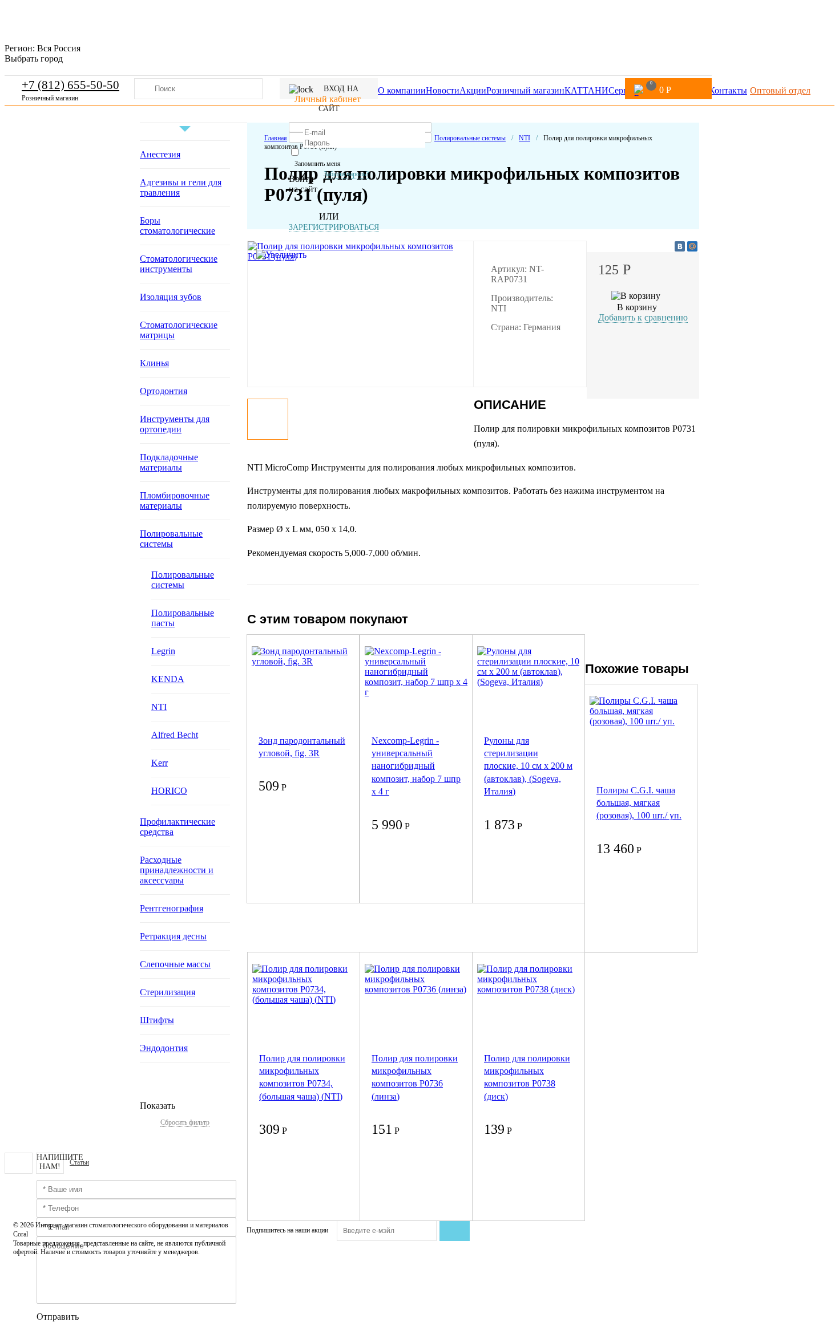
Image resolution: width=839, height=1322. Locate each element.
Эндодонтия (164, 1048)
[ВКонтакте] (680, 246)
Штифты (157, 1020)
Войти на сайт (303, 184)
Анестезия (160, 154)
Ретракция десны (173, 936)
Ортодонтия (163, 391)
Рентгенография (171, 908)
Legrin (163, 651)
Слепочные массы (175, 964)
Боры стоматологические (177, 226)
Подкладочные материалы (169, 462)
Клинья (154, 363)
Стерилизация (167, 992)
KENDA (167, 679)
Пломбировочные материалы (174, 500)
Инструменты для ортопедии (174, 424)
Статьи (79, 1162)
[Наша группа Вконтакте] (19, 1163)
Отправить (58, 1316)
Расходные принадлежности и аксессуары (176, 870)
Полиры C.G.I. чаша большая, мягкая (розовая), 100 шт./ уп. (638, 803)
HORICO (169, 791)
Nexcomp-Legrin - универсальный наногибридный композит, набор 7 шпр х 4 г (416, 766)
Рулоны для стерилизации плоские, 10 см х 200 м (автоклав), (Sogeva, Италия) (528, 766)
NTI (159, 707)
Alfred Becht (174, 735)
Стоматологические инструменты (178, 264)
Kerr (159, 763)
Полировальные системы (171, 539)
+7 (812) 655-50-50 (70, 85)
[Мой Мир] (692, 246)
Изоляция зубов (170, 297)
